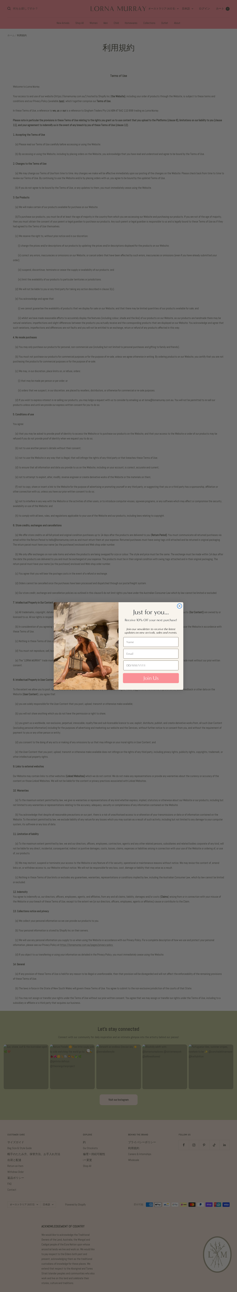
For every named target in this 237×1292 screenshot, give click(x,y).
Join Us (151, 678)
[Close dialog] (179, 606)
